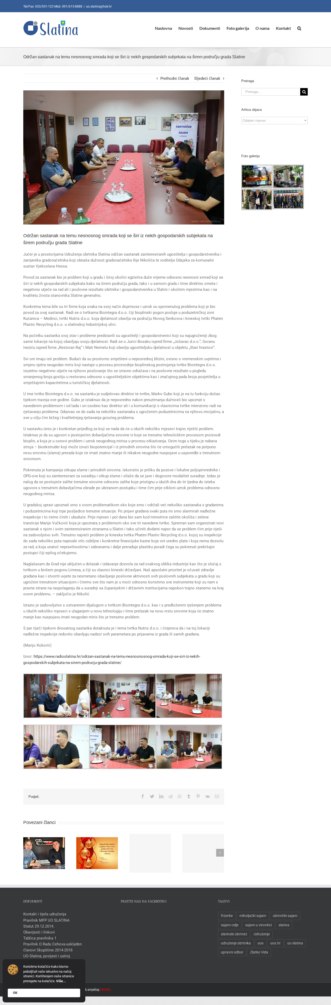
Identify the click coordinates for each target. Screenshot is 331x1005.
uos (261, 943)
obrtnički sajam (285, 916)
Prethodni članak (174, 78)
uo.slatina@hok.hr (99, 6)
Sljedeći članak (207, 78)
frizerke (227, 916)
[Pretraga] (299, 28)
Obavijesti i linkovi (39, 932)
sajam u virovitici (258, 925)
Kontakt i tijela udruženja (44, 914)
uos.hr (275, 943)
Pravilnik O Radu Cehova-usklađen (52, 944)
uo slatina (295, 943)
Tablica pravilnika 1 (39, 938)
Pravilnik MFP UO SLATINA (46, 920)
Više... (61, 981)
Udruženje (262, 934)
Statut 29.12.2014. (38, 926)
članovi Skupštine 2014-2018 (47, 950)
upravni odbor (232, 952)
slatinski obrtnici (234, 934)
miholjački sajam (252, 916)
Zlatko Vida (259, 952)
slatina (284, 925)
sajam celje (229, 925)
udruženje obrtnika (236, 943)
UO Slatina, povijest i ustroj (46, 956)
